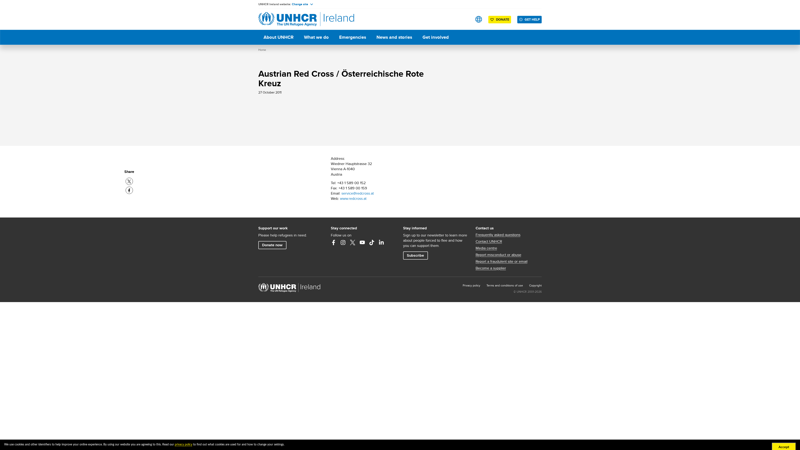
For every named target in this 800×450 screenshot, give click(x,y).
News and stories (394, 37)
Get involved (435, 37)
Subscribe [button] (415, 255)
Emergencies (352, 37)
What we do (316, 37)
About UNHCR (279, 37)
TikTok (372, 242)
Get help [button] (532, 19)
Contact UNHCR (489, 241)
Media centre (486, 248)
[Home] (287, 19)
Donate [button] (502, 19)
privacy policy (183, 444)
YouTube (362, 242)
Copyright (535, 285)
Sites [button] (478, 19)
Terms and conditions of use (504, 285)
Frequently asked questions (498, 234)
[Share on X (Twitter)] (129, 181)
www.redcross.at (353, 198)
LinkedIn (381, 242)
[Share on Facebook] (129, 190)
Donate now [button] (272, 245)
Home (262, 50)
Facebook (333, 242)
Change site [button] (300, 4)
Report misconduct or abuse (498, 254)
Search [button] (465, 19)
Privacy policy (471, 285)
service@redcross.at (357, 193)
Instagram (343, 242)
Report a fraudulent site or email (502, 261)
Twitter (352, 242)
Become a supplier (491, 268)
